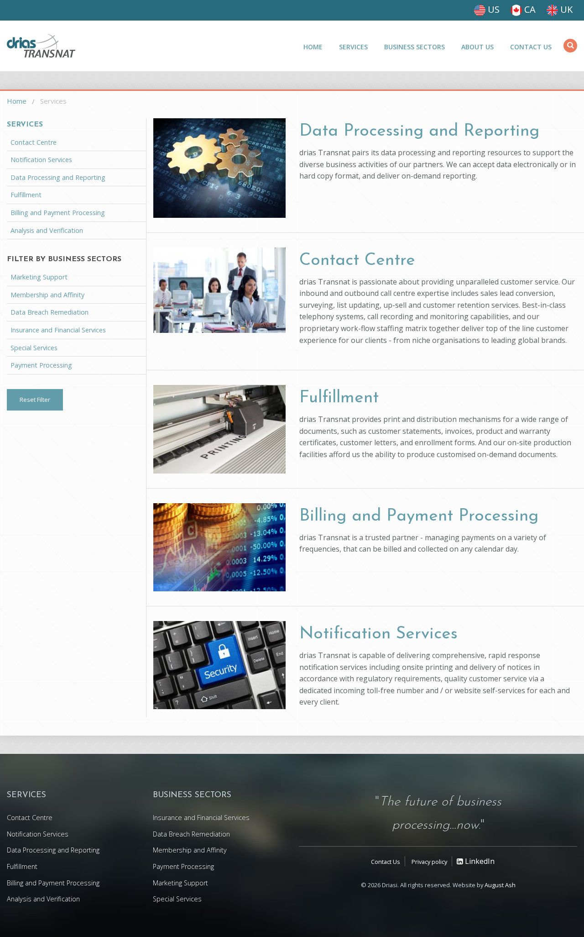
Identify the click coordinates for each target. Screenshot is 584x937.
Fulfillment (339, 398)
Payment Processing (41, 365)
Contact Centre (357, 260)
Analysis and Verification (46, 230)
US (492, 9)
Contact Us (531, 46)
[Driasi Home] (41, 46)
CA (529, 9)
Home (313, 46)
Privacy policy (429, 862)
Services (353, 46)
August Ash (500, 885)
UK (565, 9)
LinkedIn (479, 861)
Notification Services (378, 634)
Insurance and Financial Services (58, 330)
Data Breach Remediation (49, 312)
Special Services (33, 347)
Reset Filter (35, 399)
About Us (477, 46)
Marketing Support (39, 277)
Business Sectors (414, 46)
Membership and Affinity (47, 294)
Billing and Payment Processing (418, 516)
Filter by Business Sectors (64, 259)
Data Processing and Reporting (419, 131)
